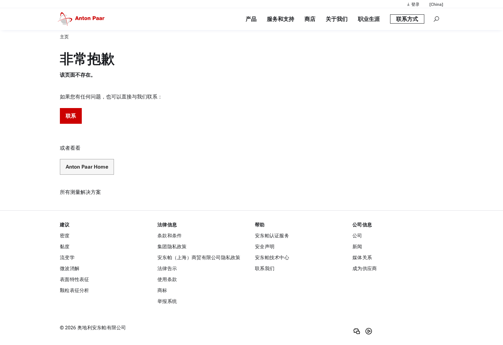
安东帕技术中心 (272, 257)
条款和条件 (169, 235)
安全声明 (264, 246)
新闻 (357, 246)
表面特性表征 (74, 279)
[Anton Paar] (82, 19)
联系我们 (264, 268)
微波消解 (69, 268)
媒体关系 (362, 257)
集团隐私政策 (172, 246)
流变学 (67, 257)
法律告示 (167, 268)
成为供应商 (364, 268)
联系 (71, 116)
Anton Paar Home (87, 167)
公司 (357, 235)
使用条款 (167, 279)
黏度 (65, 246)
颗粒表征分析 (74, 290)
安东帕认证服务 (272, 235)
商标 (162, 290)
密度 (65, 235)
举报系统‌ (167, 301)
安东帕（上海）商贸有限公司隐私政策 (199, 257)
